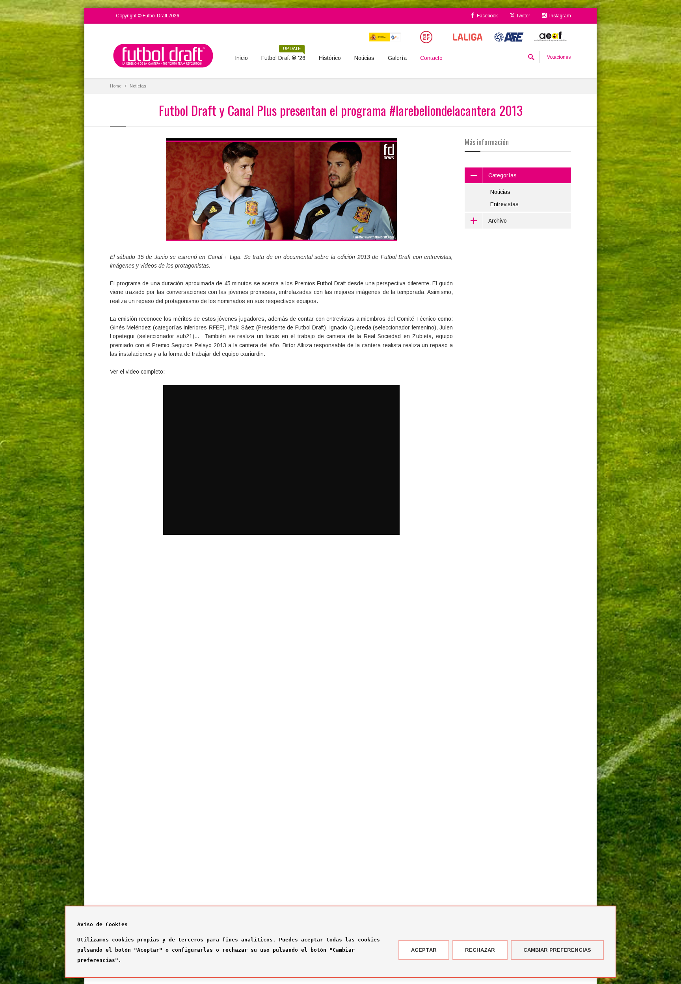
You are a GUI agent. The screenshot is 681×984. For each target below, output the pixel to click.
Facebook (487, 16)
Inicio (241, 58)
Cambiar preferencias (557, 950)
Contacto (431, 58)
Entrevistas (504, 204)
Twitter (522, 16)
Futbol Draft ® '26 (283, 55)
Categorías (502, 175)
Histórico (330, 58)
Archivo (497, 221)
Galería (397, 58)
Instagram (559, 16)
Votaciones (559, 57)
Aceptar (424, 950)
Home (115, 86)
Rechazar (480, 950)
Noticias (364, 58)
